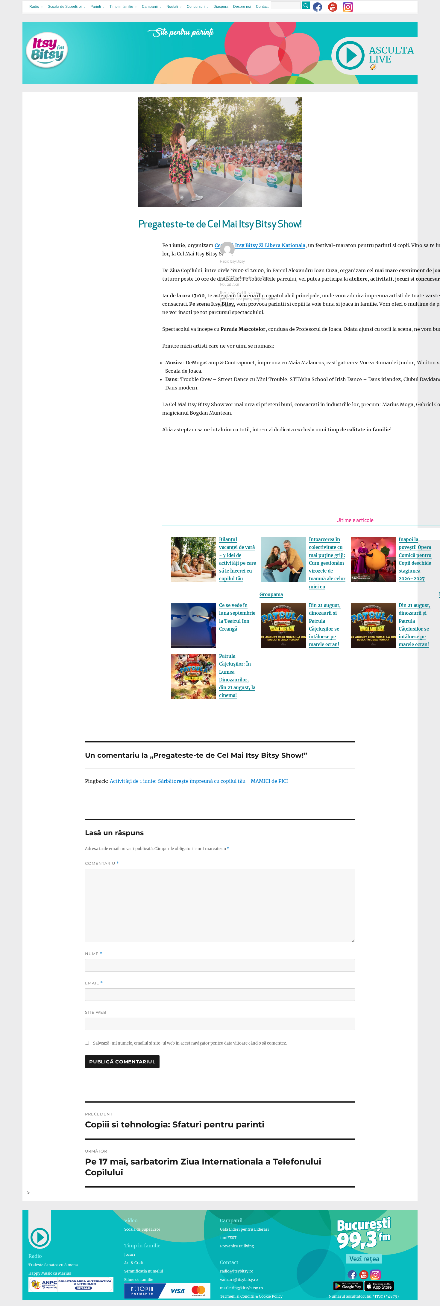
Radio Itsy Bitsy (232, 262)
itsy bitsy (227, 293)
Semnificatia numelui (143, 1271)
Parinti (95, 6)
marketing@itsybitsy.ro (241, 1288)
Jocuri (129, 1254)
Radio (34, 6)
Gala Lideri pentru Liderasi (244, 1229)
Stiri (236, 285)
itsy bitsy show (247, 293)
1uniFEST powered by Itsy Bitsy (245, 278)
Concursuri (196, 6)
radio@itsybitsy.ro (236, 1271)
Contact (262, 6)
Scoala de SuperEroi (65, 6)
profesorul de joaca (235, 299)
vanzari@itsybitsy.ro (239, 1279)
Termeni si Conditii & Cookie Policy (251, 1296)
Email (94, 983)
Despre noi (242, 6)
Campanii (150, 6)
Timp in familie (121, 6)
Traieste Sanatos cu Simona (53, 1265)
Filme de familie (138, 1279)
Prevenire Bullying (237, 1246)
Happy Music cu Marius (49, 1273)
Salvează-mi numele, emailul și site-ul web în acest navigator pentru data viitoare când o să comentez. (190, 1043)
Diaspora (220, 6)
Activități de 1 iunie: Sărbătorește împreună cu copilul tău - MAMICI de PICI (199, 781)
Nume (94, 953)
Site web (96, 1012)
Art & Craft (134, 1263)
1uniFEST (228, 1237)
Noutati (172, 6)
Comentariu (102, 863)
